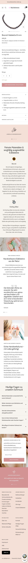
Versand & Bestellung (8, 119)
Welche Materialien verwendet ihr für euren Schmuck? (12, 397)
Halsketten (18, 498)
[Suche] (5, 7)
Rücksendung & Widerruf (20, 533)
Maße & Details (6, 94)
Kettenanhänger (20, 495)
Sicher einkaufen (6, 527)
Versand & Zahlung (21, 529)
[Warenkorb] (25, 7)
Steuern (11, 41)
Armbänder (19, 501)
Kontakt (18, 521)
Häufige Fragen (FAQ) (20, 525)
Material (4, 115)
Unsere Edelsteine (20, 508)
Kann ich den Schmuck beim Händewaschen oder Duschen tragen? (12, 419)
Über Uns (4, 521)
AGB (3, 545)
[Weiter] (25, 31)
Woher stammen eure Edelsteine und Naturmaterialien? (12, 404)
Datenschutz (5, 549)
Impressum (5, 542)
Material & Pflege (6, 524)
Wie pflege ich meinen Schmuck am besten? (12, 426)
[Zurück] (2, 31)
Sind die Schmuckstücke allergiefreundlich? (9, 412)
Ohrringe (18, 504)
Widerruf (6, 552)
